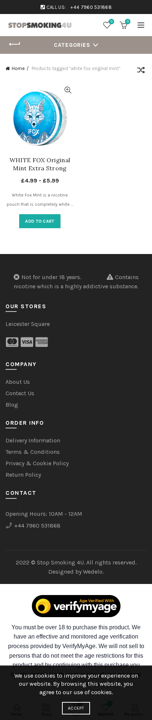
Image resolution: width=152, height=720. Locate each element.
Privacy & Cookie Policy (37, 463)
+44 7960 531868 (91, 7)
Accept (76, 708)
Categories (72, 45)
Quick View (67, 90)
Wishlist (112, 22)
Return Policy (23, 474)
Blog (12, 404)
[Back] (15, 44)
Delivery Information (33, 440)
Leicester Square (28, 323)
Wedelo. (93, 571)
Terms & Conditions (33, 451)
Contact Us (20, 393)
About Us (18, 381)
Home (18, 68)
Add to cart (39, 221)
